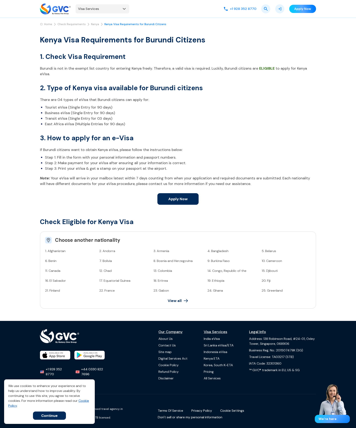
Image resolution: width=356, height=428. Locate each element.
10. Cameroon (272, 261)
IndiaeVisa (212, 339)
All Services (212, 378)
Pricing (209, 372)
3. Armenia (161, 251)
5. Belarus (269, 251)
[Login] (279, 8)
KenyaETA (212, 358)
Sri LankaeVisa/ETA (219, 345)
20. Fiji (266, 280)
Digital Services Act (172, 358)
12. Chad (105, 271)
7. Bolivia (105, 261)
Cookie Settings (232, 410)
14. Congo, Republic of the (226, 271)
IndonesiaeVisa (215, 352)
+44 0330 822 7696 (92, 371)
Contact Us (167, 345)
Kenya (95, 24)
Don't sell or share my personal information (190, 417)
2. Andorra (107, 251)
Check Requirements (71, 24)
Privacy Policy (201, 410)
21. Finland (52, 290)
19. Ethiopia (215, 280)
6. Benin (50, 261)
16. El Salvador (55, 280)
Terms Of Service (170, 410)
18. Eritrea (160, 280)
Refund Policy (168, 372)
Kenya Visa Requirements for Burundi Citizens (135, 24)
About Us (165, 339)
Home (48, 24)
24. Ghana (215, 290)
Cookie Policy (168, 365)
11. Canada (52, 271)
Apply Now (178, 198)
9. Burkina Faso (218, 261)
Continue (49, 415)
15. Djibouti (270, 271)
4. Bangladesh (217, 251)
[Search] (265, 8)
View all (175, 300)
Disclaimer (166, 378)
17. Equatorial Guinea (114, 280)
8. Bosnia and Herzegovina (173, 261)
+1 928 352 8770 (54, 371)
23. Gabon (161, 290)
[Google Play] (89, 355)
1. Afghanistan (55, 251)
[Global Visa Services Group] (55, 8)
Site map (165, 352)
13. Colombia (162, 271)
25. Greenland (272, 290)
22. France (107, 290)
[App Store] (55, 355)
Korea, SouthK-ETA (218, 365)
